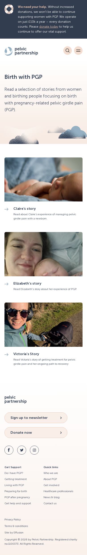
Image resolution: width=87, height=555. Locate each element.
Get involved (51, 485)
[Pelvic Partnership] (26, 51)
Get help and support (17, 503)
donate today (48, 27)
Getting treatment (15, 479)
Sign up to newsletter (29, 418)
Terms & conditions (16, 526)
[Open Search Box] (67, 50)
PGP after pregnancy (17, 497)
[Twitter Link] (21, 450)
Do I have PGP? (13, 473)
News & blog (52, 497)
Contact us (50, 503)
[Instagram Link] (34, 450)
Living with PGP (14, 485)
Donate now (21, 432)
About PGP (50, 479)
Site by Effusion (13, 532)
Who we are (51, 473)
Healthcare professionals (58, 491)
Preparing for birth (15, 491)
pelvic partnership (15, 399)
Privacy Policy (12, 519)
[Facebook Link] (8, 450)
